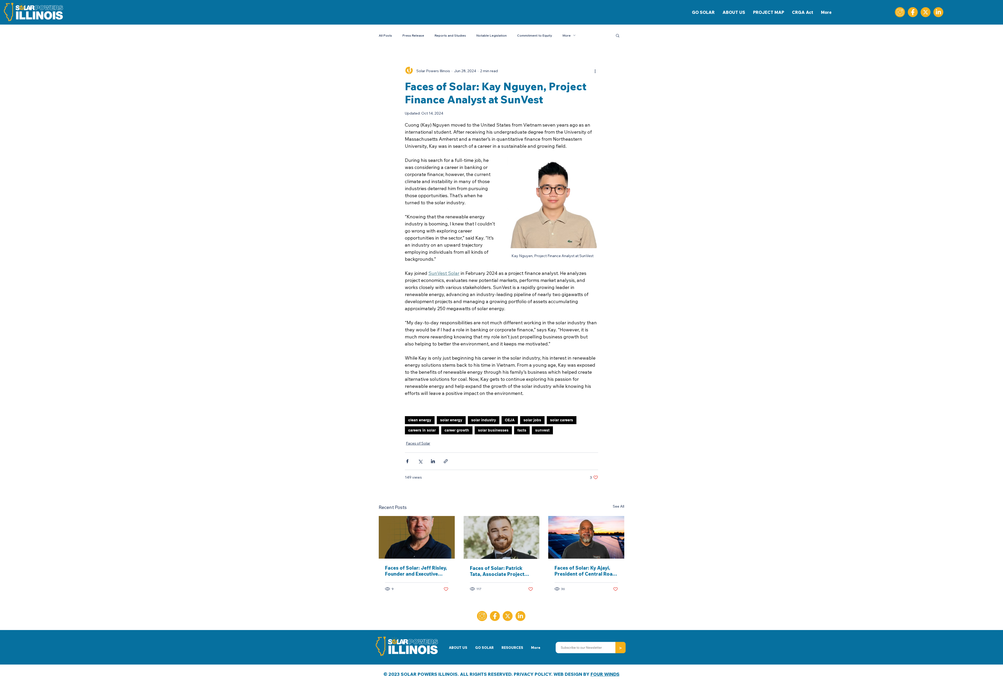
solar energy (451, 420)
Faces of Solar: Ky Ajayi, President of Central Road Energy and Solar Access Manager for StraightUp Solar (585, 571)
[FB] (913, 12)
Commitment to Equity (534, 35)
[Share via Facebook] (407, 461)
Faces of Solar (418, 443)
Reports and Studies (450, 35)
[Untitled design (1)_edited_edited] (900, 12)
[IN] (938, 12)
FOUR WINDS (605, 674)
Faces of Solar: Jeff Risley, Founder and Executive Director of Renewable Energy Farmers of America (416, 571)
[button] (617, 35)
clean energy (419, 420)
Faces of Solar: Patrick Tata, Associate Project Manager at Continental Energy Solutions (498, 571)
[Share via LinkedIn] (432, 461)
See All (618, 506)
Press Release (413, 35)
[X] (925, 12)
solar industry (483, 420)
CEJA (510, 420)
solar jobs (532, 420)
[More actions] (595, 71)
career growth (457, 430)
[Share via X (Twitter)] (420, 461)
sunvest (542, 430)
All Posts (385, 35)
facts (521, 430)
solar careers (561, 420)
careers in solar (422, 430)
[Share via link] (445, 461)
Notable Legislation (491, 35)
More (567, 35)
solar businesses (493, 430)
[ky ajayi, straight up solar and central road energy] (586, 537)
